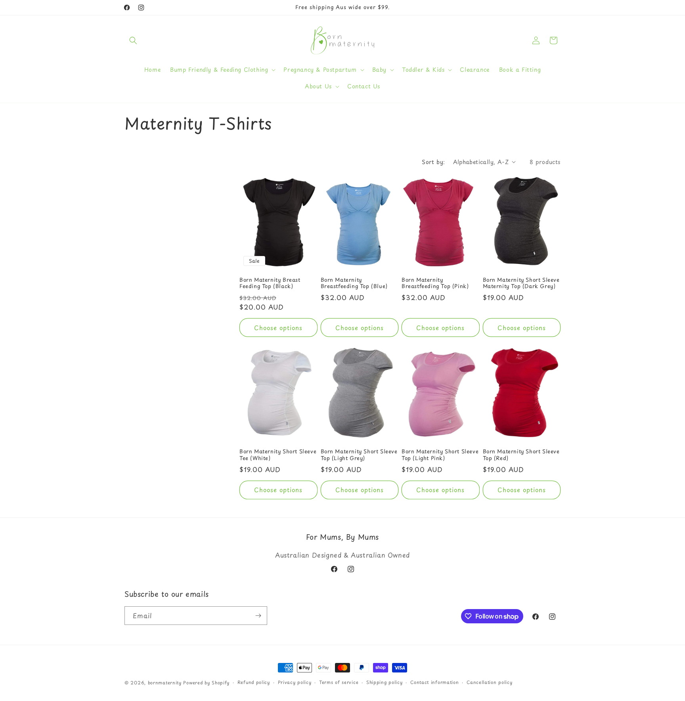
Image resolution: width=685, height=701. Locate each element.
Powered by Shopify (206, 682)
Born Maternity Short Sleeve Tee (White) (277, 455)
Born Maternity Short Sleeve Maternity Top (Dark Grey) (521, 283)
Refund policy (253, 682)
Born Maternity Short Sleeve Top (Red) (521, 455)
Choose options (278, 327)
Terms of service (338, 682)
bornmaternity (165, 682)
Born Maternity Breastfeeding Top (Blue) (354, 283)
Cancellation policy (489, 682)
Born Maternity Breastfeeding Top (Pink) (435, 283)
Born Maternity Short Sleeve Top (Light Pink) (440, 455)
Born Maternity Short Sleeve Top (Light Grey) (359, 455)
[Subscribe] (258, 615)
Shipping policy (384, 682)
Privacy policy (295, 682)
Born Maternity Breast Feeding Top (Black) (269, 283)
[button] (133, 40)
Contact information (434, 682)
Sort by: (433, 162)
